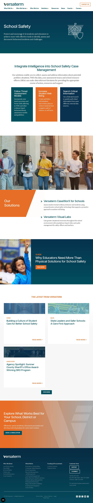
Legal (55, 496)
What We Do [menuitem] (8, 8)
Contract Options (52, 466)
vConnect (74, 471)
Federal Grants (51, 468)
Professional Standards (32, 482)
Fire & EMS (6, 468)
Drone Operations (30, 470)
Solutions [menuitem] (44, 8)
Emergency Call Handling (32, 466)
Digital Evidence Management (34, 480)
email (74, 485)
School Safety (29, 487)
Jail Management (30, 474)
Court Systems (7, 476)
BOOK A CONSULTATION (13, 432)
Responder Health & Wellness (33, 483)
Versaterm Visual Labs (57, 217)
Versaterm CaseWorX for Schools (64, 201)
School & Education (8, 474)
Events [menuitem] (69, 8)
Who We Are (34, 8)
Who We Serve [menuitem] (21, 8)
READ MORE (41, 267)
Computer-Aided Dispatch (33, 468)
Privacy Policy (39, 496)
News (63, 8)
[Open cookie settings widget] (3, 500)
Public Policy (46, 498)
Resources (55, 8)
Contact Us (85, 4)
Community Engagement (32, 476)
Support (74, 467)
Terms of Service (48, 496)
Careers (78, 8)
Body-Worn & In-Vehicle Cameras (34, 478)
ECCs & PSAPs (7, 470)
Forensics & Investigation (32, 485)
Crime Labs (6, 472)
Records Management (31, 472)
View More (46, 392)
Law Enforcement (8, 466)
